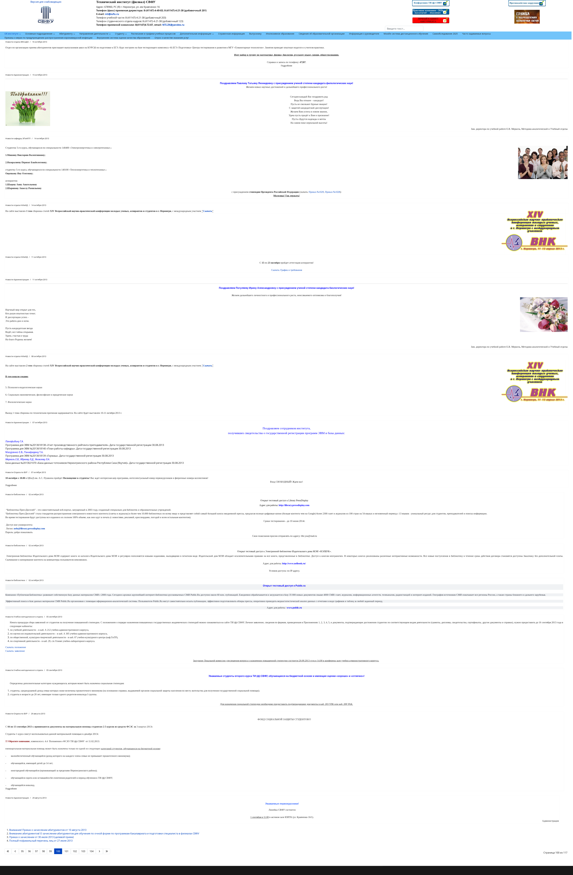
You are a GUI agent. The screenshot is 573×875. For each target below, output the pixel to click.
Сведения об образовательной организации (322, 33)
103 (83, 851)
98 (43, 851)
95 (22, 851)
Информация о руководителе (364, 33)
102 (75, 851)
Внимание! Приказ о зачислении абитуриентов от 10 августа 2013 (47, 830)
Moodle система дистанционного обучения (406, 33)
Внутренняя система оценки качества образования (123, 37)
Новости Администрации (17, 74)
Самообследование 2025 (445, 33)
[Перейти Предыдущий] (15, 851)
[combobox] (404, 29)
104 (92, 851)
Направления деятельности (93, 33)
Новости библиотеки (15, 494)
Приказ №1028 (332, 192)
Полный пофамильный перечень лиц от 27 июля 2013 (41, 840)
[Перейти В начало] (7, 851)
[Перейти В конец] (106, 851)
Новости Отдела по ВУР (16, 472)
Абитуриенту (66, 33)
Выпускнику (255, 33)
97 (36, 851)
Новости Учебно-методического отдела (24, 616)
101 (66, 851)
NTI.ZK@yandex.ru (173, 24)
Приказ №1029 (316, 192)
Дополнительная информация (195, 33)
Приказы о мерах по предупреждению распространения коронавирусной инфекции (48, 37)
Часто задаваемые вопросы (476, 33)
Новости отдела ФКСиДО (17, 41)
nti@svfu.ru (112, 14)
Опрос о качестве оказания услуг (172, 37)
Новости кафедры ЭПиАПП (18, 138)
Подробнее (286, 65)
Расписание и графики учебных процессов (153, 33)
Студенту (119, 33)
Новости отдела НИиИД (16, 205)
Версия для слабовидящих (45, 1)
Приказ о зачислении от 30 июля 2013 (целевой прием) (41, 837)
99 (50, 851)
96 (29, 851)
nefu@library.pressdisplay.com (29, 528)
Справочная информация (231, 33)
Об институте (11, 33)
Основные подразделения (38, 33)
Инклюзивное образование (280, 33)
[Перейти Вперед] (99, 851)
